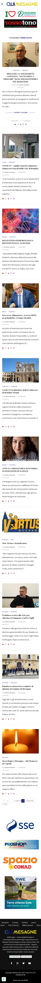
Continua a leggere (20, 112)
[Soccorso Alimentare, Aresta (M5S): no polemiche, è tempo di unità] (20, 295)
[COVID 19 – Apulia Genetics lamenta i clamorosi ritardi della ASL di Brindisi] (20, 146)
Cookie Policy (27, 956)
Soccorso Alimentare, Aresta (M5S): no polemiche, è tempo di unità (19, 316)
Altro (39, 925)
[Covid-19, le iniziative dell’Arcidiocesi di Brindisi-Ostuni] (20, 370)
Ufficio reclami (27, 925)
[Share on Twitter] (20, 125)
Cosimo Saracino (23, 85)
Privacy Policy (15, 956)
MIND (26, 980)
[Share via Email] (26, 125)
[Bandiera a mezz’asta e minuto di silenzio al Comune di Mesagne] (20, 666)
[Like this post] (15, 125)
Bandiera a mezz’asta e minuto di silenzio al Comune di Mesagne (17, 687)
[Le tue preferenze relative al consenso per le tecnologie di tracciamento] (4, 979)
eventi (33, 922)
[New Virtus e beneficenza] (20, 523)
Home (4, 33)
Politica (25, 922)
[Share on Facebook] (18, 125)
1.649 (15, 801)
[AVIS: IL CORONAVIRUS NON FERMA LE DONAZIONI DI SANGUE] (20, 449)
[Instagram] (17, 963)
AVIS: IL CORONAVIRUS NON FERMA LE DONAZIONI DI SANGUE (20, 469)
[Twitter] (23, 963)
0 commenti (26, 121)
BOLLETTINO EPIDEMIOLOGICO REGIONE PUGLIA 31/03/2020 (17, 241)
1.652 (27, 801)
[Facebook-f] (11, 963)
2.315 (4, 804)
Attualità (5, 922)
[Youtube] (29, 963)
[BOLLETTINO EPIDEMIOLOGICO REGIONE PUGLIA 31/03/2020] (20, 221)
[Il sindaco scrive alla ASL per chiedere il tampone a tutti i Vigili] (20, 595)
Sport (3, 925)
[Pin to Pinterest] (23, 125)
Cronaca (15, 922)
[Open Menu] (2, 4)
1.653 (31, 801)
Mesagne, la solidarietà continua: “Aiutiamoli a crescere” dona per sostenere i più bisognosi (20, 78)
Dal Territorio (13, 925)
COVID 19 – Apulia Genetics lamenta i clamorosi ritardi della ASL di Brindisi (20, 167)
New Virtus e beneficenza (14, 543)
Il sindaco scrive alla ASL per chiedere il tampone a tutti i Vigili (18, 616)
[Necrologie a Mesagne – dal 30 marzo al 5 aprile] (20, 741)
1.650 (19, 801)
